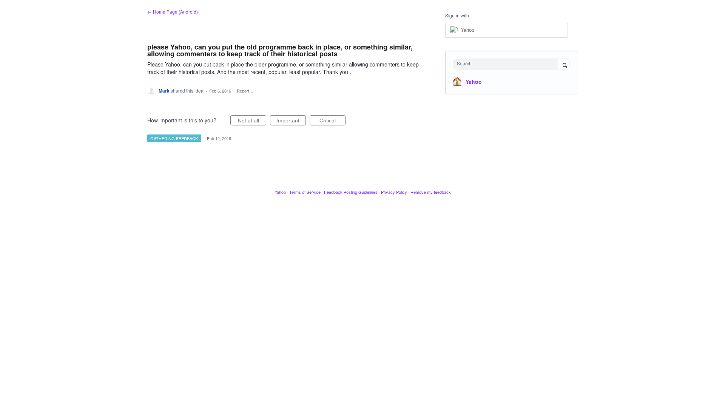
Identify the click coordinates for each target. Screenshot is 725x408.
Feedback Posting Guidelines (351, 192)
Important (291, 121)
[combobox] (507, 64)
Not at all (252, 121)
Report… (245, 91)
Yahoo (474, 81)
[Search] (564, 65)
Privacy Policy (394, 192)
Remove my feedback (430, 192)
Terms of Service (305, 192)
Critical (332, 121)
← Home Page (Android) (172, 11)
